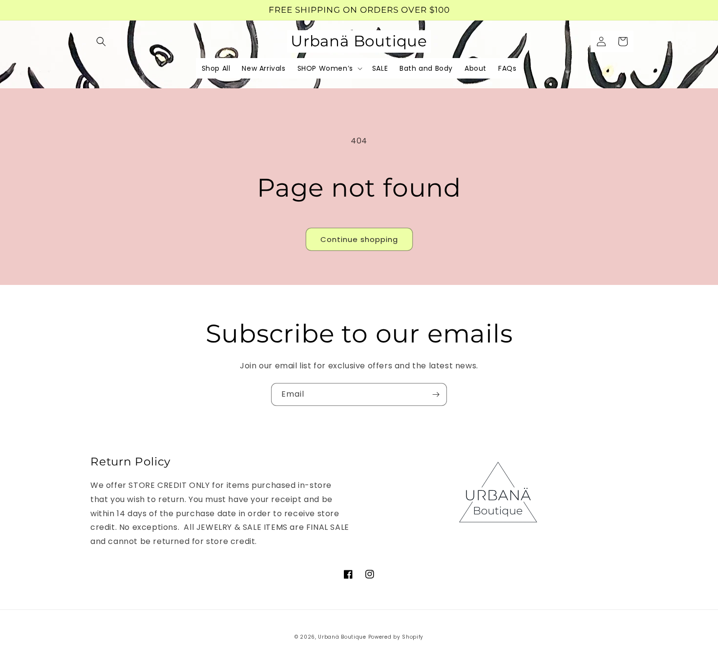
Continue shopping (359, 239)
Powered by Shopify (396, 637)
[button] (101, 41)
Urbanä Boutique (342, 637)
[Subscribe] (435, 394)
